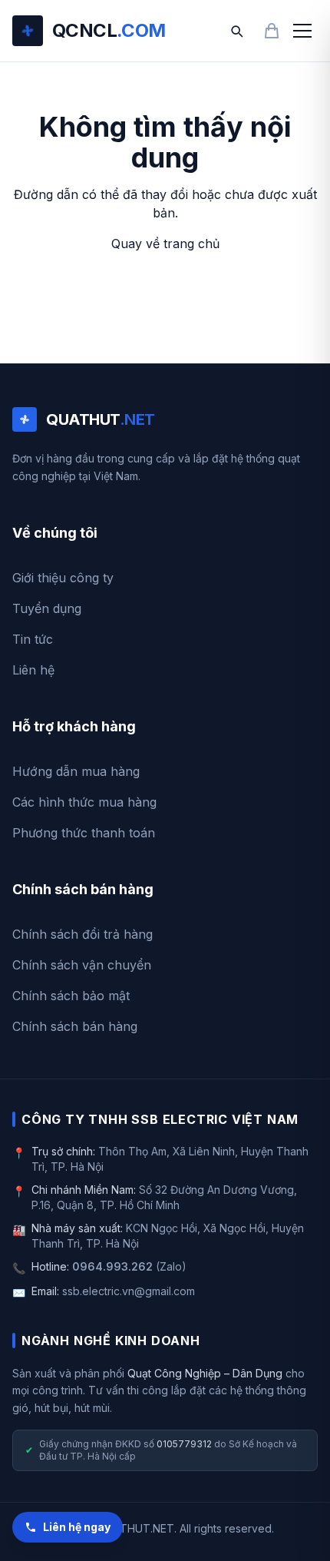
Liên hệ (33, 670)
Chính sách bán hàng (74, 1026)
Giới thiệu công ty (63, 577)
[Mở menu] (302, 30)
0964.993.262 (112, 1266)
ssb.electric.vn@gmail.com (128, 1291)
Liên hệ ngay (77, 1526)
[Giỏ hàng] (271, 30)
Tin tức (32, 639)
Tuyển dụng (46, 608)
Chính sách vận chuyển (81, 965)
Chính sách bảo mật (71, 995)
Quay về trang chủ (165, 243)
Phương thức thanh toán (83, 832)
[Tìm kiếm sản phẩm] (236, 31)
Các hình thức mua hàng (84, 802)
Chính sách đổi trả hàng (82, 934)
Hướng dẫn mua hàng (76, 771)
